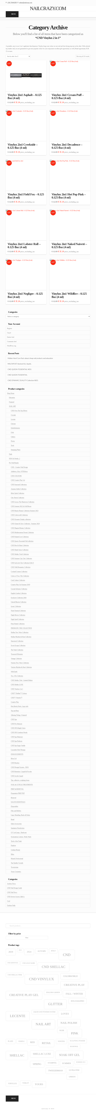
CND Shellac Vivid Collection (20, 554)
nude (61, 1030)
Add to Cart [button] (26, 87)
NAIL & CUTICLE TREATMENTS (22, 785)
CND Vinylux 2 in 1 (17, 689)
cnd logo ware (28, 963)
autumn (42, 951)
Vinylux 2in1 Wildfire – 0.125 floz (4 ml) (69, 295)
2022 (20, 950)
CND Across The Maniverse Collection (22, 502)
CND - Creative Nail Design (19, 467)
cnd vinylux (41, 979)
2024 (29, 952)
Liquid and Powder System (44, 1012)
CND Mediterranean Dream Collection (22, 532)
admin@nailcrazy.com (25, 2)
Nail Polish (68, 1022)
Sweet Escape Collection (18, 645)
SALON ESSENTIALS (18, 802)
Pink (74, 1033)
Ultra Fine (74, 1070)
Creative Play (15, 702)
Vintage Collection (16, 658)
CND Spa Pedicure (16, 741)
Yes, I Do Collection (17, 676)
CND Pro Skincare (16, 724)
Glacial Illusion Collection (18, 602)
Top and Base (15, 711)
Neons (13, 441)
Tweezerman (14, 867)
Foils (12, 432)
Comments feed (11, 341)
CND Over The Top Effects (19, 411)
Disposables (14, 806)
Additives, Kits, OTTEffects (19, 471)
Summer (66, 1063)
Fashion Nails (11, 905)
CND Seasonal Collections (19, 484)
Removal (13, 798)
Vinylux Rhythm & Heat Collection (21, 667)
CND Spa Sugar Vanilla (18, 745)
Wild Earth (14, 672)
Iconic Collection (16, 606)
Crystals (13, 415)
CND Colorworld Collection (19, 515)
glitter (55, 1004)
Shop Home (10, 393)
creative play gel (24, 995)
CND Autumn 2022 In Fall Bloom (21, 506)
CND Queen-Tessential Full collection (22, 541)
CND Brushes (15, 763)
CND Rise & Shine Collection (20, 545)
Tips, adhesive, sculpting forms (20, 780)
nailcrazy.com (48, 8)
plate (10, 1041)
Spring (37, 1064)
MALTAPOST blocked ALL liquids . (20, 364)
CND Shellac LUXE (17, 684)
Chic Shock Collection (17, 498)
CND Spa (14, 719)
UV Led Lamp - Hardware (19, 832)
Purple (21, 1041)
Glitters (13, 437)
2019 (10, 952)
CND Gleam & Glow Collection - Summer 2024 (25, 524)
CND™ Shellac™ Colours (19, 693)
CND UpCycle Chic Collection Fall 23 (22, 563)
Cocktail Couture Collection (19, 571)
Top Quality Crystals (17, 863)
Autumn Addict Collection (18, 489)
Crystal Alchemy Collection (19, 589)
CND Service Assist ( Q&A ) (15, 897)
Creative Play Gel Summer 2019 (20, 585)
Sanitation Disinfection (17, 828)
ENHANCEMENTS (17, 754)
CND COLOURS (16, 476)
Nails (10, 454)
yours (39, 1084)
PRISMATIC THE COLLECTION (21, 628)
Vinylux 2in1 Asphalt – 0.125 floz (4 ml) (25, 96)
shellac (17, 1055)
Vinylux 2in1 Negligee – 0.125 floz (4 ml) (25, 295)
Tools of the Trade (16, 841)
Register (9, 328)
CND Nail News (12, 892)
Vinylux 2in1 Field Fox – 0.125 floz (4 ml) (26, 196)
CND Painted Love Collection (20, 537)
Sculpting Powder (77, 1041)
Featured (11, 402)
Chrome (13, 424)
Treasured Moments (17, 654)
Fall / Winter (74, 993)
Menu (13, 14)
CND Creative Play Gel (18, 480)
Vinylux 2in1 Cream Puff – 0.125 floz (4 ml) (68, 96)
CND (66, 955)
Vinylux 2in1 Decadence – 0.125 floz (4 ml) (67, 146)
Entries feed (10, 337)
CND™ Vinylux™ (16, 698)
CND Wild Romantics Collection (20, 567)
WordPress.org (11, 346)
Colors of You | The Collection (20, 576)
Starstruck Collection (17, 641)
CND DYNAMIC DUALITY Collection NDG (23, 380)
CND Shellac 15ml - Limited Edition (21, 680)
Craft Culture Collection (18, 580)
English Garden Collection (18, 593)
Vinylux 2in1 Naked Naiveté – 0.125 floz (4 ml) (69, 245)
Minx (12, 854)
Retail (12, 819)
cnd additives (12, 963)
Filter (26, 937)
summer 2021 (81, 1062)
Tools (12, 445)
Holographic (77, 1001)
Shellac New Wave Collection (19, 632)
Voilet (25, 1083)
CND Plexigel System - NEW (20, 767)
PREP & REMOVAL (17, 789)
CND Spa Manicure (17, 737)
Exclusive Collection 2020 (18, 598)
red (32, 1042)
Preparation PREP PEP (18, 793)
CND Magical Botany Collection (20, 528)
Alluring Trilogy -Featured (19, 715)
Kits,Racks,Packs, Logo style (19, 706)
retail (46, 1043)
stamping (52, 1063)
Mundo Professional (17, 858)
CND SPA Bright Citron (18, 728)
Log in (9, 333)
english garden (53, 992)
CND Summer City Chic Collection (21, 558)
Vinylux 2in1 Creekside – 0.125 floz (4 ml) (23, 146)
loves (65, 1013)
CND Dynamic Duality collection (21, 519)
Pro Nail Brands (14, 463)
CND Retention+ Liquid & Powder (21, 771)
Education (12, 397)
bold (53, 951)
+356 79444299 (12, 2)
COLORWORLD (70, 976)
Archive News (11, 884)
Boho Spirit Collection (17, 493)
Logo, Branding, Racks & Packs (20, 815)
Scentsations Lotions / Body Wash (21, 837)
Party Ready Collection (17, 624)
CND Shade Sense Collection (19, 550)
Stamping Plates (15, 450)
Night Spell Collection (17, 619)
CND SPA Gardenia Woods (19, 732)
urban (72, 1077)
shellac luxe (42, 1054)
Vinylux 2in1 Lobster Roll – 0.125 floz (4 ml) (24, 245)
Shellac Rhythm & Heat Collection (21, 637)
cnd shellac (53, 967)
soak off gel (69, 1055)
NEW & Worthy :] (14, 458)
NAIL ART (12, 406)
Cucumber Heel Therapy (18, 750)
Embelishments (15, 428)
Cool (8, 901)
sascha (61, 1041)
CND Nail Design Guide (14, 888)
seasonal (74, 1046)
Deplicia (13, 845)
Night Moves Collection (18, 615)
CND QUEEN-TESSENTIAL (17, 375)
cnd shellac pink (15, 975)
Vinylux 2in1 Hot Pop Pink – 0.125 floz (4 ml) (69, 196)
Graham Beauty (15, 850)
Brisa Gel (13, 758)
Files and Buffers (16, 811)
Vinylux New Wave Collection (20, 663)
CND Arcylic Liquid (17, 776)
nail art (43, 1024)
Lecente (13, 419)
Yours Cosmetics (16, 872)
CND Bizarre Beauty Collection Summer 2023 (24, 511)
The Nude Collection (17, 650)
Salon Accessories (16, 824)
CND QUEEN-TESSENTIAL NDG (20, 369)
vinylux (12, 1083)
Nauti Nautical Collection (18, 611)
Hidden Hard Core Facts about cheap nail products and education (30, 358)
